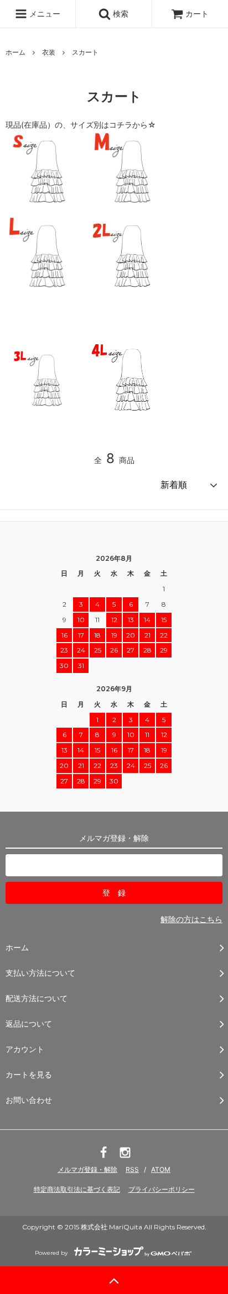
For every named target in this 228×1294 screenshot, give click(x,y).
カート (197, 13)
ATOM (160, 1169)
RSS (132, 1169)
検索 (119, 13)
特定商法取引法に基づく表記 (77, 1189)
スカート (85, 52)
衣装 (48, 52)
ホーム (15, 52)
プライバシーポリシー (161, 1189)
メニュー (43, 13)
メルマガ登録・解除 (87, 1169)
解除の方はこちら (191, 919)
